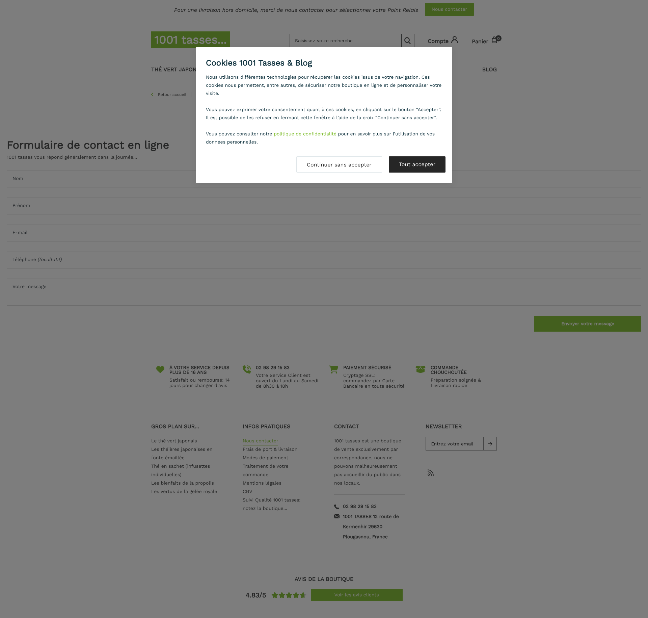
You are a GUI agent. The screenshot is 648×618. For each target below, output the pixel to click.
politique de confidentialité (305, 134)
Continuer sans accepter (339, 164)
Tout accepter (417, 164)
